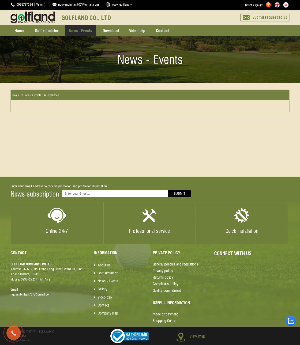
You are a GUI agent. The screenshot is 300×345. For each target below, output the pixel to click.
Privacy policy (163, 270)
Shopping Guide (164, 320)
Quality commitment (167, 290)
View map (197, 335)
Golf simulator (47, 30)
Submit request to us (269, 17)
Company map (108, 312)
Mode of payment (165, 313)
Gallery (102, 288)
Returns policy (163, 277)
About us (104, 264)
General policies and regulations (175, 263)
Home (19, 30)
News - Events (80, 30)
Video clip (137, 30)
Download (111, 30)
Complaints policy (165, 283)
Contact (162, 30)
